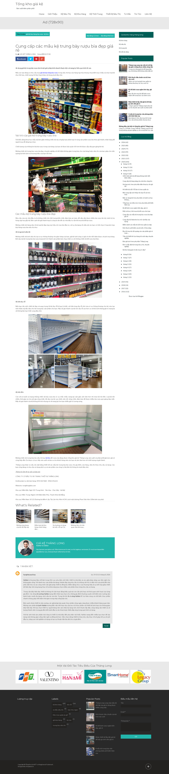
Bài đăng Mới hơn (107, 36)
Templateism (30, 766)
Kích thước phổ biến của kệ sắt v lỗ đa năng (137, 228)
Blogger (140, 296)
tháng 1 (126, 277)
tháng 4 (126, 267)
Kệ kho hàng (80, 14)
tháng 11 (126, 167)
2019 (123, 282)
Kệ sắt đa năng (124, 52)
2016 (123, 292)
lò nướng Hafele (43, 594)
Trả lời (106, 626)
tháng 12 (126, 164)
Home (41, 14)
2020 (123, 162)
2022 (123, 155)
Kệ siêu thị (66, 14)
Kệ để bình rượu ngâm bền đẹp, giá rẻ (135, 208)
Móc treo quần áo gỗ (60, 715)
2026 (123, 142)
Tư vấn (127, 14)
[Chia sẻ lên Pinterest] (36, 59)
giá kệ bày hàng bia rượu (34, 34)
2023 (123, 152)
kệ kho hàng (57, 705)
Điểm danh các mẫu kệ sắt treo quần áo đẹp (137, 225)
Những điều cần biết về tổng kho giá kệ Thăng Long (136, 126)
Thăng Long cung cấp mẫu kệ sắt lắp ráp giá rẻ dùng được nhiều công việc (140, 66)
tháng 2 (126, 274)
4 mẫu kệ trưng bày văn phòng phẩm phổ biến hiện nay (105, 750)
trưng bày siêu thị (59, 725)
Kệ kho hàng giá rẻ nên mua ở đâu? (134, 250)
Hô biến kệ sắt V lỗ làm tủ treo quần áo (136, 189)
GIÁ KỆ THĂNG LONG (27, 54)
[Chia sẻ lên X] (30, 59)
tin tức (69, 720)
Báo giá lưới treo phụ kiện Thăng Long (135, 241)
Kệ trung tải (123, 48)
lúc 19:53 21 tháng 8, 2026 (100, 575)
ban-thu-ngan (73, 710)
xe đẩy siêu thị (58, 710)
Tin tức (137, 14)
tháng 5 (126, 264)
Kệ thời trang (95, 14)
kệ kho (46, 34)
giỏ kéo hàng (57, 720)
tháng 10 (126, 170)
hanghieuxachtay (29, 575)
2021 (123, 158)
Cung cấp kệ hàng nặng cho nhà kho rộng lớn (137, 181)
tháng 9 (126, 174)
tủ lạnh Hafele (41, 605)
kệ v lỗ (69, 705)
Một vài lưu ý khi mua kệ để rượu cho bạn (136, 211)
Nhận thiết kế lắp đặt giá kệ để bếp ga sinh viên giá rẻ (140, 103)
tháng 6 (126, 261)
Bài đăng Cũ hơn (93, 36)
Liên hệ (148, 14)
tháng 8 (126, 254)
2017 (123, 288)
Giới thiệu (52, 14)
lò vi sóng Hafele (74, 596)
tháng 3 (126, 271)
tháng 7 (126, 258)
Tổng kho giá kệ (29, 4)
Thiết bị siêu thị (113, 14)
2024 (123, 149)
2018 (123, 285)
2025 (123, 145)
